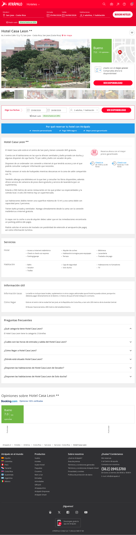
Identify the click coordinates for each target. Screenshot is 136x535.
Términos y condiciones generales (81, 465)
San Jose (47, 445)
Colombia (8, 461)
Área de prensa (74, 461)
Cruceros (38, 471)
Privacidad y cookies (76, 471)
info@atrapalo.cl (113, 476)
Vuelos (37, 458)
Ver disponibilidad (116, 110)
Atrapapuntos (40, 488)
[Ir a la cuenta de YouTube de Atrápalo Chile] (85, 512)
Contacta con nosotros (110, 465)
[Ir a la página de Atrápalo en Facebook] (68, 512)
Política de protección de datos (80, 474)
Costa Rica (37, 445)
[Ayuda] (124, 4)
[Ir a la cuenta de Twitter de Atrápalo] (59, 512)
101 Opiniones (104, 52)
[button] (132, 32)
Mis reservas (106, 458)
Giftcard (38, 484)
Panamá (8, 468)
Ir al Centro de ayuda (109, 461)
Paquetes (38, 468)
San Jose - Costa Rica (62, 445)
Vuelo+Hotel (39, 465)
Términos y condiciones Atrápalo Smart (83, 468)
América (27, 445)
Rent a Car (39, 474)
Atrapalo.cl (7, 445)
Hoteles (17, 445)
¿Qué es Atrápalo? (75, 458)
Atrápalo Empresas (42, 491)
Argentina (8, 478)
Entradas (38, 478)
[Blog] (50, 512)
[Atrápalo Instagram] (76, 512)
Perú (6, 465)
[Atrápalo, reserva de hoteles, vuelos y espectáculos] (12, 4)
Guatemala (9, 474)
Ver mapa (67, 35)
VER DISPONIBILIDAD (112, 83)
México (7, 481)
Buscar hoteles (123, 14)
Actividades (39, 481)
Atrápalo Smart (41, 494)
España (7, 458)
